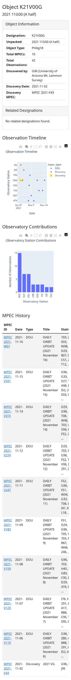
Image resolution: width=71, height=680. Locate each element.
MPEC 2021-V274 (8, 450)
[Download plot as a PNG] (20, 146)
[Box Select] (36, 146)
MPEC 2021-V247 (8, 485)
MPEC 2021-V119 (8, 638)
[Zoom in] (46, 146)
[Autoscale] (55, 146)
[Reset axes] (60, 146)
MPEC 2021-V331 (8, 376)
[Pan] (31, 146)
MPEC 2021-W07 (8, 341)
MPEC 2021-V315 (8, 411)
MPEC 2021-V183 (8, 524)
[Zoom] (26, 146)
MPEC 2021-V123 (8, 603)
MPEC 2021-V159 (8, 564)
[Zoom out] (51, 146)
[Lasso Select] (40, 146)
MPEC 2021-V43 (8, 668)
